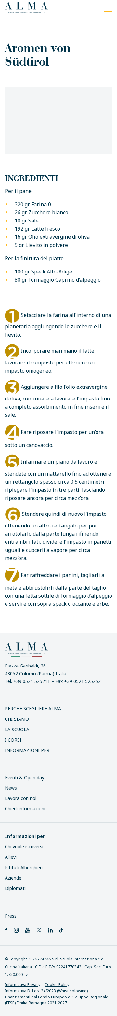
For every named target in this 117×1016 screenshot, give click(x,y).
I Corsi (13, 740)
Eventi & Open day (24, 777)
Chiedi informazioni (25, 809)
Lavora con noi (20, 798)
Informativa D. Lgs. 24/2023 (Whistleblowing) (46, 991)
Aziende (13, 878)
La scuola (17, 729)
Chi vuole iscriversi (24, 847)
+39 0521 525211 (31, 681)
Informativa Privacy (22, 984)
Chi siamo (17, 719)
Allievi (11, 857)
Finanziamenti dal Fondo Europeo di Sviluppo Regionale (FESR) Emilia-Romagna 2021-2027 (56, 1000)
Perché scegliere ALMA (33, 708)
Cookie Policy (57, 984)
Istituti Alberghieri (24, 867)
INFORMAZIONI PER (27, 750)
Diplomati (15, 888)
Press (11, 916)
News (11, 788)
